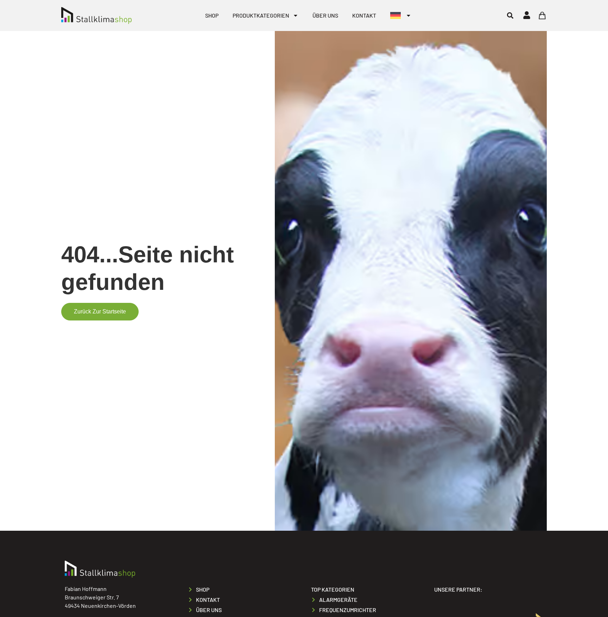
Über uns (325, 15)
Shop (211, 15)
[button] (510, 15)
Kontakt (364, 15)
